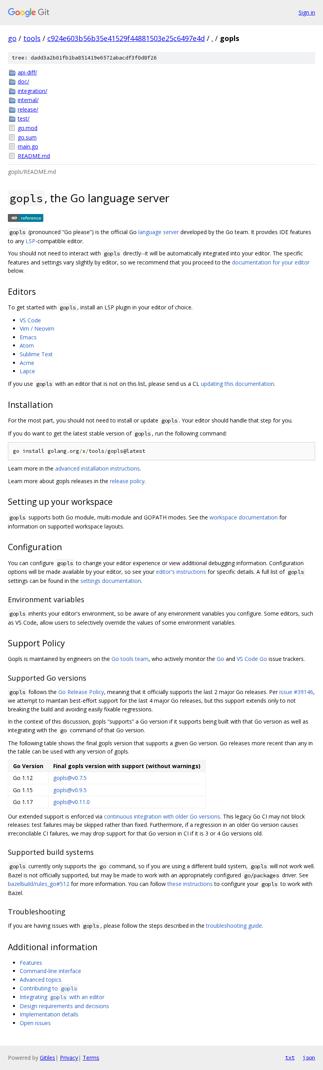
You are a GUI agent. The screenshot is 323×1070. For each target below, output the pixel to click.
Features (31, 962)
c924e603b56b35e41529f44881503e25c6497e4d (126, 38)
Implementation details (49, 1014)
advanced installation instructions (97, 468)
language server (158, 232)
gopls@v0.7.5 (70, 778)
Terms (91, 1057)
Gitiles (47, 1057)
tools (32, 38)
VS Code (30, 320)
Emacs (28, 337)
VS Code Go (252, 658)
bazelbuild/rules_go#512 (38, 884)
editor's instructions (181, 571)
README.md (34, 156)
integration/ (32, 91)
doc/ (23, 81)
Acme (27, 363)
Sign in (307, 12)
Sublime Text (36, 354)
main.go (28, 146)
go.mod (27, 128)
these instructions (190, 884)
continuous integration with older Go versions (162, 816)
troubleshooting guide (234, 925)
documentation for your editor (271, 262)
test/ (24, 118)
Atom (27, 345)
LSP (30, 241)
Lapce (27, 371)
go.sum (27, 137)
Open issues (35, 1023)
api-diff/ (27, 72)
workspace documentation (244, 517)
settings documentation (110, 580)
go (12, 38)
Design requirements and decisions (64, 1006)
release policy (127, 481)
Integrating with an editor (62, 997)
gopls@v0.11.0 (71, 802)
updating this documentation (237, 383)
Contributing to (48, 988)
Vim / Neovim (37, 328)
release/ (28, 109)
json (309, 1057)
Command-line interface (50, 971)
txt (290, 1057)
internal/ (28, 100)
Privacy (69, 1057)
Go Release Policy (81, 692)
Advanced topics (40, 979)
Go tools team (130, 658)
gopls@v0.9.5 (70, 790)
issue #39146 (296, 692)
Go (220, 658)
